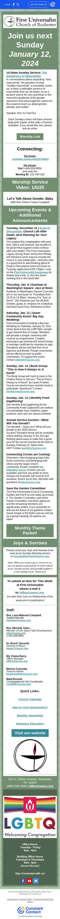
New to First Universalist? (30, 707)
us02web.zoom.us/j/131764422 (30, 159)
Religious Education (30, 723)
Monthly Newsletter (30, 715)
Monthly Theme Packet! (30, 530)
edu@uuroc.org (30, 482)
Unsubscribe (12, 899)
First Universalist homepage (31, 272)
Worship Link (30, 136)
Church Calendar (30, 699)
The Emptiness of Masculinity (26, 74)
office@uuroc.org (32, 592)
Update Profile (26, 899)
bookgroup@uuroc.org (20, 391)
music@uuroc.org (17, 648)
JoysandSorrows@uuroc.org (31, 556)
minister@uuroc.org (27, 359)
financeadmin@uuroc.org (21, 674)
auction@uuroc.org (34, 448)
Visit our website (30, 733)
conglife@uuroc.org (18, 684)
